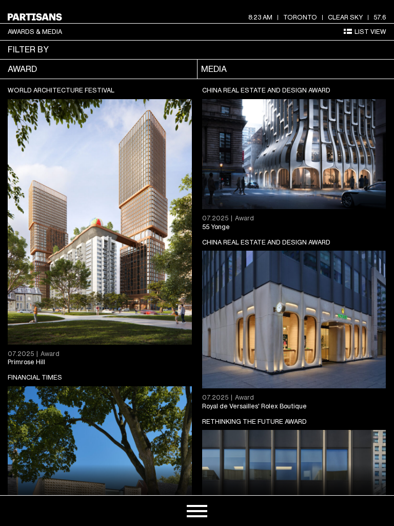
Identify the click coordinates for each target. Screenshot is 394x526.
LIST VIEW (370, 31)
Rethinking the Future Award (254, 421)
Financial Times (35, 377)
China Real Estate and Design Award (266, 90)
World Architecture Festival (61, 90)
